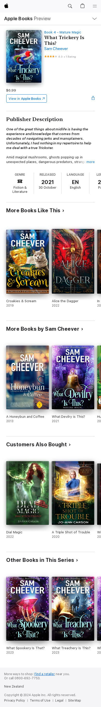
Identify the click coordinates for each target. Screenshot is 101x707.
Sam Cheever (56, 48)
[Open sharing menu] (93, 98)
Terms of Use (40, 700)
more (90, 162)
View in (25, 99)
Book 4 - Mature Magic (62, 32)
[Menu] (95, 6)
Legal (59, 700)
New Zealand (14, 686)
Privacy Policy (14, 700)
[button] (70, 6)
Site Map (74, 700)
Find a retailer (44, 674)
